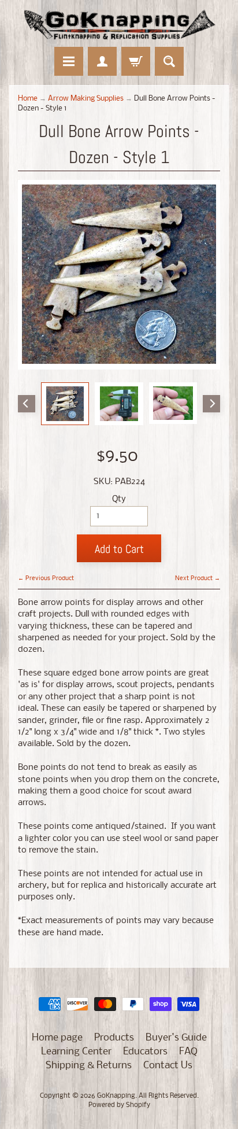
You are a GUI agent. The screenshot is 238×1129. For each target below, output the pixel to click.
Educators (145, 1051)
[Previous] (26, 403)
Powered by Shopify (119, 1105)
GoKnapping (116, 1096)
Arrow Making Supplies (86, 98)
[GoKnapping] (119, 25)
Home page (57, 1037)
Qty (119, 499)
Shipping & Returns (89, 1065)
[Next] (211, 403)
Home (28, 98)
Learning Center (76, 1051)
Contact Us (167, 1065)
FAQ (188, 1051)
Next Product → (197, 578)
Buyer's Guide (176, 1037)
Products (114, 1037)
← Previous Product (46, 578)
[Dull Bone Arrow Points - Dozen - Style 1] (65, 403)
